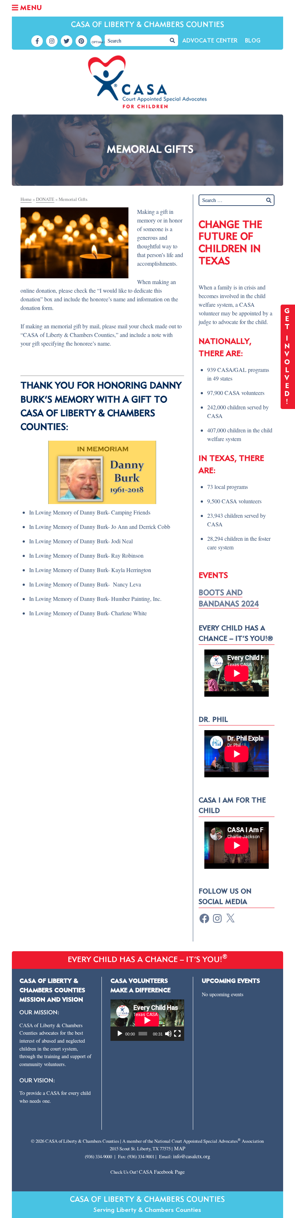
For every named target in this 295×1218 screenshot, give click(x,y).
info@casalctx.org (191, 1156)
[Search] (172, 40)
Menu (30, 8)
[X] (230, 918)
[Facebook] (204, 918)
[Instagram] (217, 918)
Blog (252, 41)
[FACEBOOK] (37, 41)
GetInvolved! (288, 357)
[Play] (119, 1033)
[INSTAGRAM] (52, 41)
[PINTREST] (81, 41)
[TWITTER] (66, 41)
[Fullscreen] (177, 1033)
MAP (179, 1148)
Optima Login (97, 42)
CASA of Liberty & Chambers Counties (147, 25)
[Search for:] (236, 200)
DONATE (45, 199)
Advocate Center (209, 41)
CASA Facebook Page (162, 1171)
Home (26, 199)
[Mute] (168, 1033)
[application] (147, 1020)
